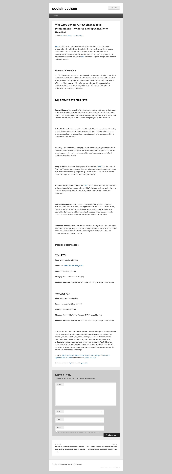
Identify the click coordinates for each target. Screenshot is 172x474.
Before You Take (90, 358)
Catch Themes (116, 467)
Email (58, 419)
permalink (84, 363)
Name (58, 411)
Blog (69, 363)
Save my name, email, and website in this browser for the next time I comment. (79, 432)
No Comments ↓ (78, 36)
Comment (60, 384)
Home (56, 16)
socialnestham (64, 8)
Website (59, 427)
